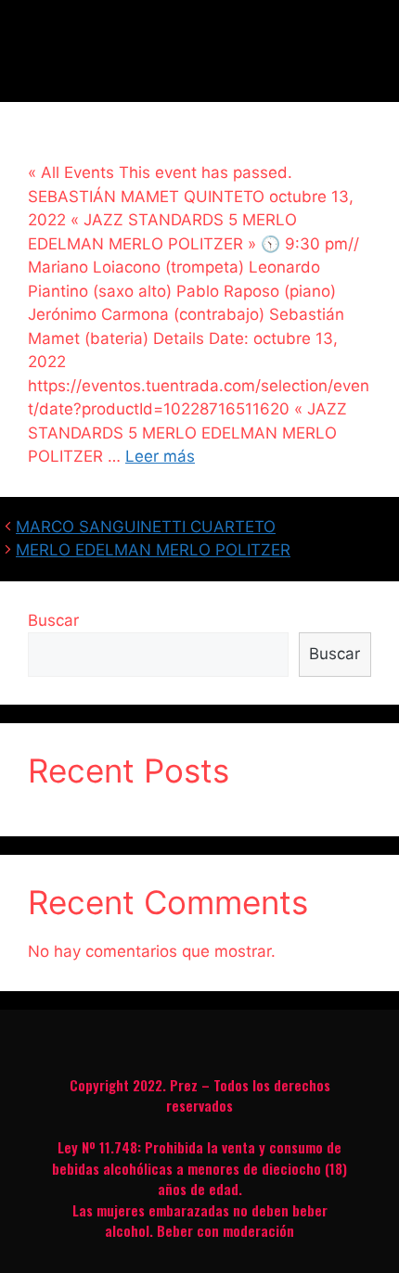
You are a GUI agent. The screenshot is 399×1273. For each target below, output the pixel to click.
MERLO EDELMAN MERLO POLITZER (153, 550)
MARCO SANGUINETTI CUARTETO (146, 526)
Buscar (53, 620)
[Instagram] (199, 1038)
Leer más (160, 456)
